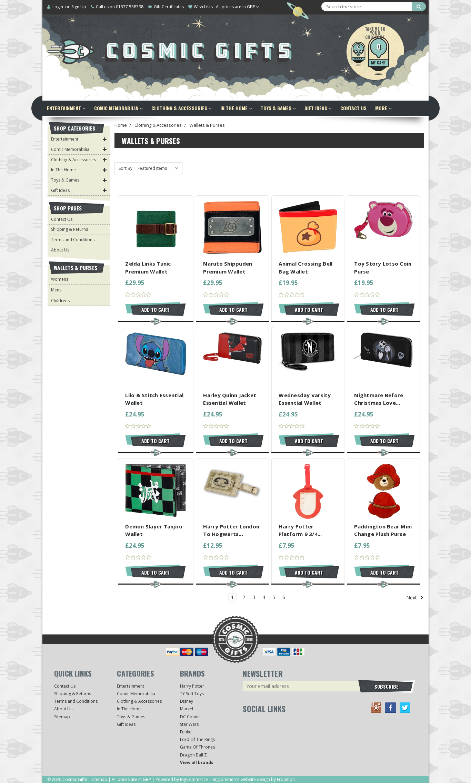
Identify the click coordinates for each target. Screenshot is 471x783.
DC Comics (190, 717)
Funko (186, 732)
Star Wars (189, 724)
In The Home (234, 108)
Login (57, 7)
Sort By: (126, 168)
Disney (186, 701)
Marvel (186, 709)
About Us (60, 250)
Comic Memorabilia (117, 108)
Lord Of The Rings (197, 739)
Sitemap (62, 717)
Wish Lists (203, 7)
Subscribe (386, 686)
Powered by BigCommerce (182, 779)
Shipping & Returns (69, 229)
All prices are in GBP (236, 7)
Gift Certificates (169, 7)
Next (412, 597)
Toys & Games (277, 108)
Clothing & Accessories (180, 108)
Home (120, 125)
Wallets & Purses (207, 125)
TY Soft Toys (192, 694)
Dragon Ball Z (193, 755)
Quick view (156, 215)
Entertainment (64, 108)
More (382, 108)
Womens (59, 279)
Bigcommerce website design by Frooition (253, 779)
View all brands (196, 762)
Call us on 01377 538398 (119, 7)
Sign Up (78, 7)
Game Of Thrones (197, 747)
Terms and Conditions (72, 240)
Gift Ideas (316, 108)
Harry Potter (192, 686)
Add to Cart (155, 309)
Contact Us (353, 108)
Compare (153, 227)
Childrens (60, 300)
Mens (56, 290)
